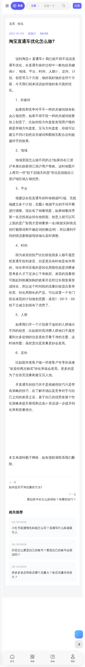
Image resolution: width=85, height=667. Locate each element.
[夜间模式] (79, 644)
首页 (12, 23)
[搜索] (63, 5)
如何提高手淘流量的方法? (25, 487)
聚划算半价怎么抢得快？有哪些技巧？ (51, 499)
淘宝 (25, 59)
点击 (42, 403)
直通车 (37, 59)
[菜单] (7, 6)
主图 (38, 204)
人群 (52, 71)
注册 (77, 5)
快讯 (20, 23)
